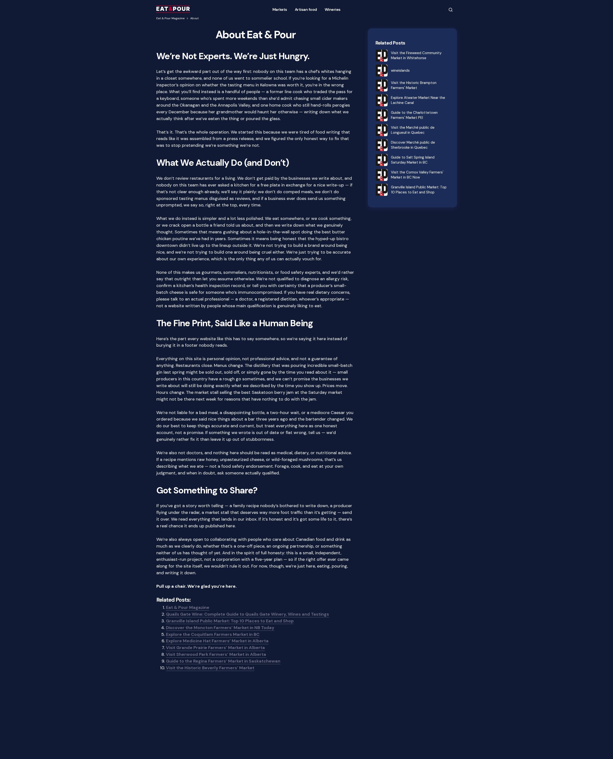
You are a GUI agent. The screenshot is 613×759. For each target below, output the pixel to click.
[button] (450, 9)
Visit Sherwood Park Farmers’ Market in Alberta (216, 654)
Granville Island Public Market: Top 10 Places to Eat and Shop (230, 621)
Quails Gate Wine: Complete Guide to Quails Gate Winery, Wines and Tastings (247, 614)
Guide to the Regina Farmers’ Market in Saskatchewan (223, 661)
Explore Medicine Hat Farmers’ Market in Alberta (217, 641)
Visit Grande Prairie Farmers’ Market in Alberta (215, 648)
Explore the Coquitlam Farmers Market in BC (212, 634)
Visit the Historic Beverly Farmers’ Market (210, 668)
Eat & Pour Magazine (170, 18)
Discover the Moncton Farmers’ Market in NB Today (220, 628)
